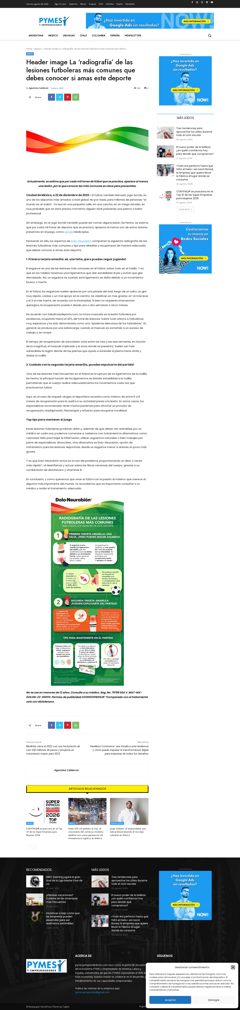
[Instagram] (197, 3)
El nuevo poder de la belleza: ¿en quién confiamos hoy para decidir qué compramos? (195, 150)
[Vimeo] (207, 3)
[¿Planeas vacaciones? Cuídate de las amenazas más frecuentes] (34, 899)
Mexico (38, 48)
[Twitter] (202, 3)
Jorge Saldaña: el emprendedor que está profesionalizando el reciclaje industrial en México (128, 832)
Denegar (213, 1000)
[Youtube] (212, 3)
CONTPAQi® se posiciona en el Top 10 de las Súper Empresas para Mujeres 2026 (44, 832)
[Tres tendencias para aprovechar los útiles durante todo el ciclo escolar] (165, 133)
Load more (184, 209)
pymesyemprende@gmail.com (92, 992)
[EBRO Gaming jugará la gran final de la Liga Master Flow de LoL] (34, 881)
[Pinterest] (67, 97)
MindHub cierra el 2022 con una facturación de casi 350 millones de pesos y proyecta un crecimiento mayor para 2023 (53, 750)
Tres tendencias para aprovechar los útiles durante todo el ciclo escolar (194, 131)
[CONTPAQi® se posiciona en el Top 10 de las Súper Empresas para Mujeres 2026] (45, 811)
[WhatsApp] (75, 97)
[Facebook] (192, 3)
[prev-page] (28, 847)
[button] (233, 967)
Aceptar (170, 1000)
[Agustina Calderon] (40, 770)
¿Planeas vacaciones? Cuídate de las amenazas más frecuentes (62, 898)
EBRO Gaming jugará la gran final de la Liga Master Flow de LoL (64, 880)
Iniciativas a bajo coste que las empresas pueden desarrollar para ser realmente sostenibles (63, 918)
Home (29, 48)
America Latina (117, 823)
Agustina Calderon (38, 88)
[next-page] (34, 847)
